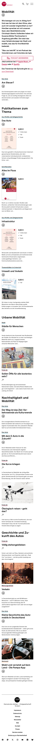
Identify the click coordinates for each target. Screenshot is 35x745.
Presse (17, 729)
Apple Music (23, 62)
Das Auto (6, 120)
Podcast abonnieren (19, 58)
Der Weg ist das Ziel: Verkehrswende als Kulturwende (17, 411)
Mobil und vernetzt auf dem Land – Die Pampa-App (16, 666)
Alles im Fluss (9, 170)
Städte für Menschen (12, 326)
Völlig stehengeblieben (13, 544)
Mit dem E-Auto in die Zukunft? (13, 437)
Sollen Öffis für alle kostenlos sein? (17, 375)
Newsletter (17, 720)
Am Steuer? (8, 82)
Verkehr (6, 589)
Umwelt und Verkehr (12, 271)
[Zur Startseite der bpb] (7, 6)
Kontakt (17, 726)
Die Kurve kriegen (11, 464)
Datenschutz (17, 713)
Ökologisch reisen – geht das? (14, 510)
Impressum (17, 710)
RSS (17, 723)
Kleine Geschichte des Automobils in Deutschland (16, 616)
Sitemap (17, 716)
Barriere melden (17, 732)
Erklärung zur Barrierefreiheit (17, 735)
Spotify (16, 64)
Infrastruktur (8, 221)
